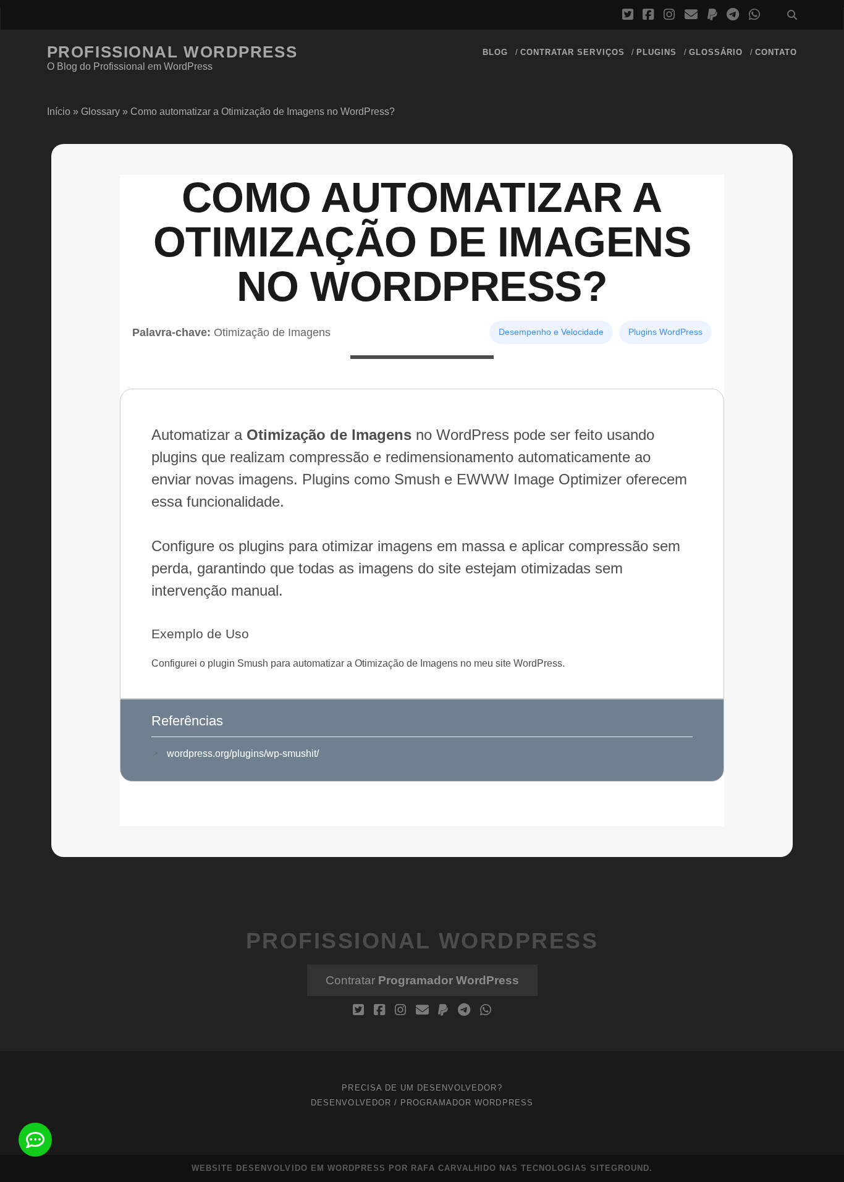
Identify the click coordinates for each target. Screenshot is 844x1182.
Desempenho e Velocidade (551, 332)
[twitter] (627, 15)
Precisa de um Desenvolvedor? (422, 1087)
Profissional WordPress (172, 52)
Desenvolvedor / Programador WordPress (422, 1102)
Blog (495, 52)
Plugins (656, 52)
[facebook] (648, 15)
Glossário (716, 52)
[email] (691, 15)
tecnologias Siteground (585, 1168)
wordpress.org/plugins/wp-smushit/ (243, 753)
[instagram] (669, 15)
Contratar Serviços (572, 52)
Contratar (422, 980)
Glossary (100, 111)
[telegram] (733, 15)
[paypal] (712, 15)
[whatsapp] (754, 15)
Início (58, 111)
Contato (776, 52)
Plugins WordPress (665, 332)
